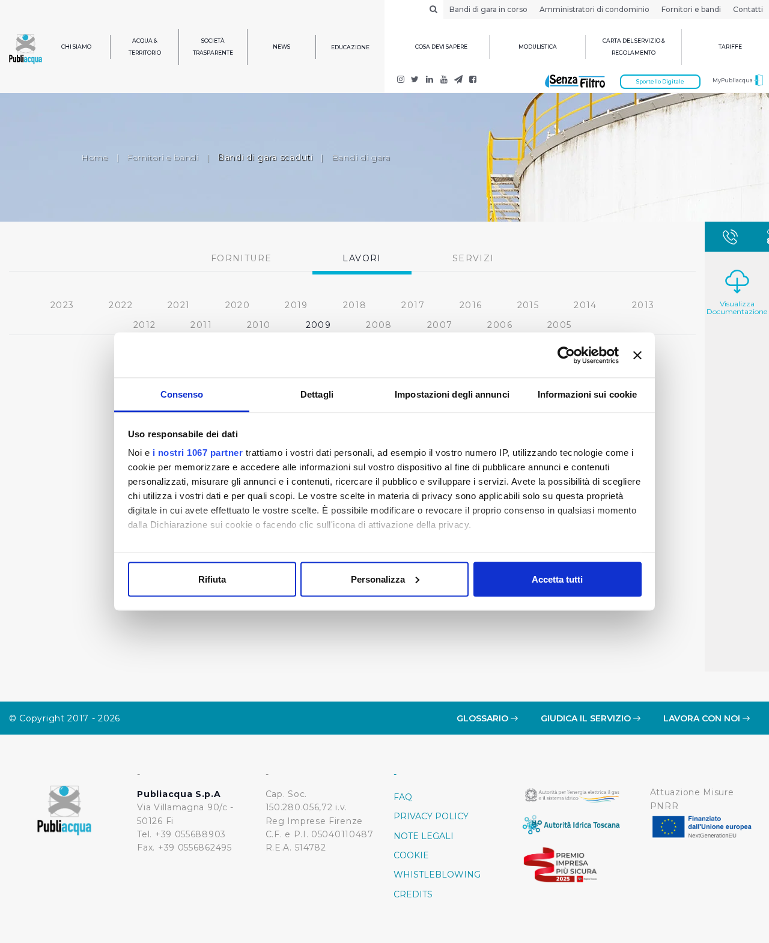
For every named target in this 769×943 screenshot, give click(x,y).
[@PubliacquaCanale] (458, 80)
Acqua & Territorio (145, 46)
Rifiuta (212, 579)
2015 (528, 305)
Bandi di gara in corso (488, 9)
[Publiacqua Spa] (429, 80)
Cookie (411, 855)
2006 (499, 325)
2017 (413, 305)
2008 (379, 325)
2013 (643, 305)
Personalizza (378, 579)
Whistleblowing (437, 874)
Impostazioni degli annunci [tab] (452, 394)
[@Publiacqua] (401, 80)
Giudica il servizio (587, 718)
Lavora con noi (703, 718)
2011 (201, 325)
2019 (296, 305)
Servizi (473, 258)
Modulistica (537, 46)
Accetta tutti (557, 579)
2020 (238, 305)
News (281, 46)
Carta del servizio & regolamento (634, 46)
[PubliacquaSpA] (473, 80)
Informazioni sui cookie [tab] (587, 394)
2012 (144, 325)
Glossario (484, 718)
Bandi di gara (361, 157)
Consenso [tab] (182, 394)
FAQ (403, 797)
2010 (259, 325)
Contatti (748, 9)
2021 (179, 305)
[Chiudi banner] (637, 355)
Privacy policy (431, 816)
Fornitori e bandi (691, 9)
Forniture (241, 258)
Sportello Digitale (660, 81)
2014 (585, 305)
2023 (62, 305)
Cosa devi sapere (441, 46)
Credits (413, 894)
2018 (355, 305)
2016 (471, 305)
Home (94, 157)
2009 (319, 325)
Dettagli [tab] (316, 394)
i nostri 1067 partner (198, 452)
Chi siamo (76, 46)
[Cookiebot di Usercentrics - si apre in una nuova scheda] (566, 355)
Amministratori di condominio (594, 9)
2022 (121, 305)
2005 (559, 325)
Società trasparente (213, 46)
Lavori (361, 258)
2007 (440, 325)
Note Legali (424, 836)
